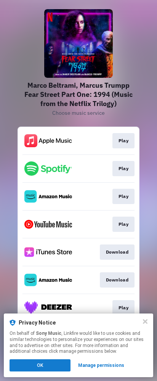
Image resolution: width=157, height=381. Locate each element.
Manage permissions (101, 365)
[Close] (145, 321)
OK (40, 365)
